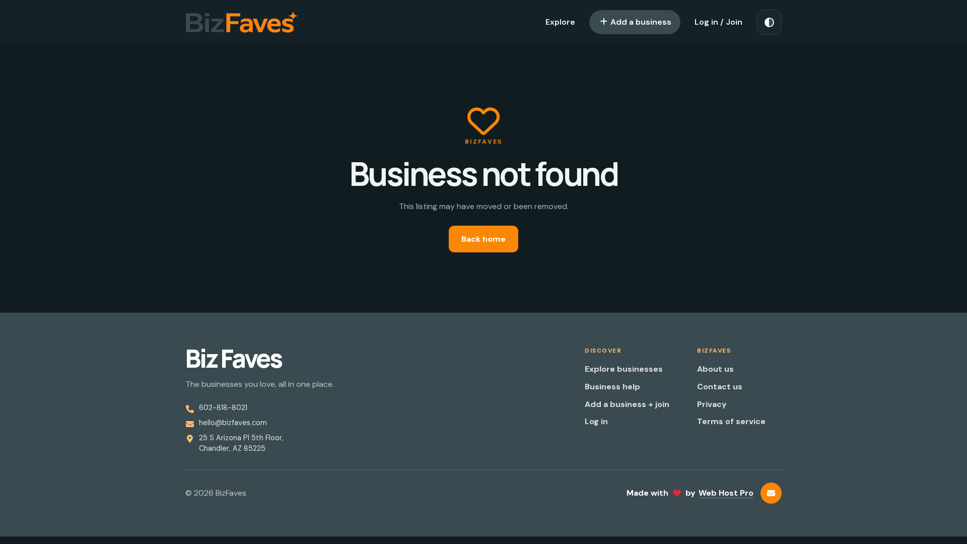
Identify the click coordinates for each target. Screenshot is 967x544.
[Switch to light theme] (769, 22)
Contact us (719, 386)
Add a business (639, 22)
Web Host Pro (726, 493)
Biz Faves (233, 358)
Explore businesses (624, 369)
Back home (483, 239)
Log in (596, 421)
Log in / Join (718, 22)
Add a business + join (627, 404)
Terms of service (731, 421)
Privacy (712, 404)
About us (715, 369)
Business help (612, 386)
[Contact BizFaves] (771, 493)
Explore (560, 22)
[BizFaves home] (241, 22)
